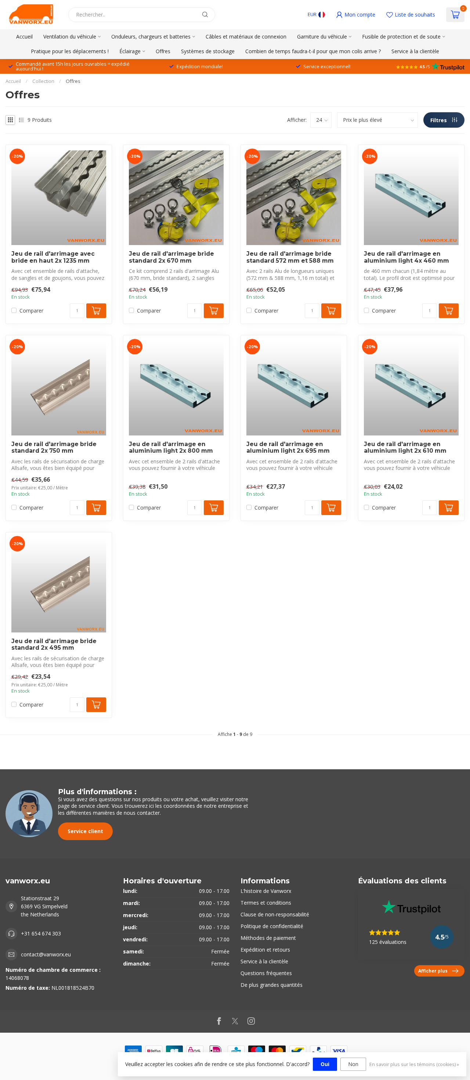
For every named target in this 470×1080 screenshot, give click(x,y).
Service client (85, 831)
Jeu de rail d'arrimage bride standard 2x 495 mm (54, 644)
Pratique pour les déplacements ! (70, 51)
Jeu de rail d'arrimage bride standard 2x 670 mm (171, 257)
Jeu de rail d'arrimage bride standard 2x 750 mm (54, 447)
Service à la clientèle (415, 51)
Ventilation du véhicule (69, 36)
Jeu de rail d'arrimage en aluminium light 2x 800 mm (171, 447)
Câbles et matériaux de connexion (246, 36)
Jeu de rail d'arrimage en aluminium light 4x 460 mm (406, 257)
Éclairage (130, 51)
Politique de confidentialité (272, 926)
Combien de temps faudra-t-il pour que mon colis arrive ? (313, 51)
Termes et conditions (266, 902)
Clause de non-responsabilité (275, 914)
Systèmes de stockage (208, 51)
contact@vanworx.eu (46, 954)
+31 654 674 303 (41, 933)
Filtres (439, 120)
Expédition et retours (265, 949)
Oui (325, 1064)
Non (353, 1064)
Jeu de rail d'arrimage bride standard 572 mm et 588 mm (290, 257)
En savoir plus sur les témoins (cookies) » (414, 1064)
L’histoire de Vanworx (266, 890)
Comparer (31, 310)
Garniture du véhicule (322, 36)
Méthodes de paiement (268, 937)
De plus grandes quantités (272, 984)
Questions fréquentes (266, 973)
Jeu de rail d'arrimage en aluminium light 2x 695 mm (288, 447)
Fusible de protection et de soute (401, 36)
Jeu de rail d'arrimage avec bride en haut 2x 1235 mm (53, 257)
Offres (163, 51)
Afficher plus (433, 971)
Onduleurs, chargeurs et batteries (151, 36)
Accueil (24, 36)
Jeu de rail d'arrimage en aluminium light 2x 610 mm (405, 447)
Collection (43, 81)
